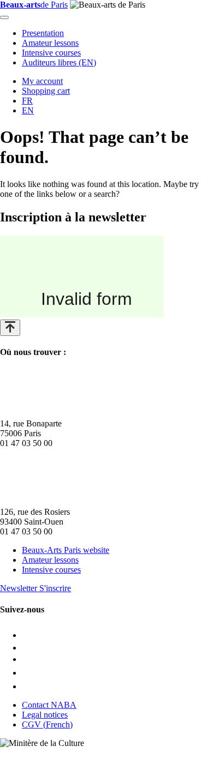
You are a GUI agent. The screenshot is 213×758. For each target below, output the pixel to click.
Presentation (43, 33)
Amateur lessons (50, 42)
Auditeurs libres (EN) (59, 62)
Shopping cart (46, 90)
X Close (14, 752)
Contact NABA (49, 704)
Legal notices (45, 714)
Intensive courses (51, 52)
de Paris (34, 4)
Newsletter (35, 588)
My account (42, 81)
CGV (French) (47, 724)
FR (27, 100)
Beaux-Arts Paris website (65, 550)
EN (28, 110)
